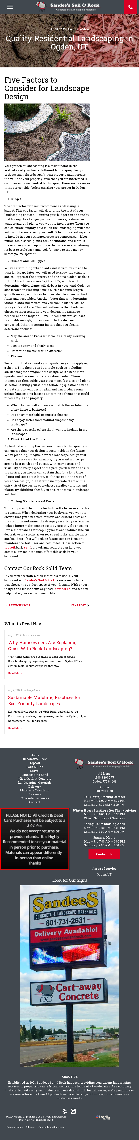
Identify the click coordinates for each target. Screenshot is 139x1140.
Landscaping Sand (35, 775)
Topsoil (35, 763)
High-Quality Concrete (34, 778)
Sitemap (30, 1126)
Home (35, 755)
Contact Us (104, 854)
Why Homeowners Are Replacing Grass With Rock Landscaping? (42, 645)
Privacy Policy (15, 1126)
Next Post (78, 605)
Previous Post (19, 605)
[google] (73, 1111)
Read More (15, 673)
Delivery (34, 786)
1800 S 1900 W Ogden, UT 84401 (104, 779)
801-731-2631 (104, 791)
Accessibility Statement (51, 1126)
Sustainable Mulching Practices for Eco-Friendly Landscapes (44, 700)
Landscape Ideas (78, 29)
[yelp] (64, 1111)
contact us (62, 589)
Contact (34, 802)
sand (27, 547)
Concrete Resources (35, 798)
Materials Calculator (35, 790)
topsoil (9, 547)
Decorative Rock (35, 759)
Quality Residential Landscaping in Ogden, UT (69, 42)
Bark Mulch (34, 767)
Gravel (35, 771)
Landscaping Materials (34, 782)
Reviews (35, 794)
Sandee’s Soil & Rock (40, 580)
